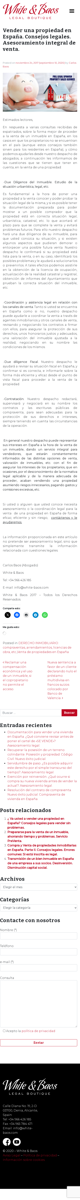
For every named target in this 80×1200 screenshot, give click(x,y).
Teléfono (7, 946)
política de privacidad (38, 1031)
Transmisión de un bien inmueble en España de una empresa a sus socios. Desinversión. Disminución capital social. (40, 863)
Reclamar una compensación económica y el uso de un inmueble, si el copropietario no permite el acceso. (17, 676)
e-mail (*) (7, 962)
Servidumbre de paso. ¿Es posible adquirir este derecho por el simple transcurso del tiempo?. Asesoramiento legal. (40, 768)
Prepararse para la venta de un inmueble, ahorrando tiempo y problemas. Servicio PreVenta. (38, 836)
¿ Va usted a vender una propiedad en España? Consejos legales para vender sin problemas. (39, 823)
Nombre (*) (8, 930)
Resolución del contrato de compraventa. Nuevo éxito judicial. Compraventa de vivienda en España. (39, 794)
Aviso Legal (11, 1155)
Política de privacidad (40, 1155)
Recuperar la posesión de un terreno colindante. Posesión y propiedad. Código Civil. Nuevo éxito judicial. (40, 754)
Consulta (7, 978)
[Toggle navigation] (72, 11)
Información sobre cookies (24, 1160)
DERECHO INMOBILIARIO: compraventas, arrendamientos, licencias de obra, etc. (37, 647)
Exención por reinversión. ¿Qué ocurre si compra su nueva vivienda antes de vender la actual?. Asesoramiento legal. (42, 781)
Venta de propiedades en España (43, 652)
